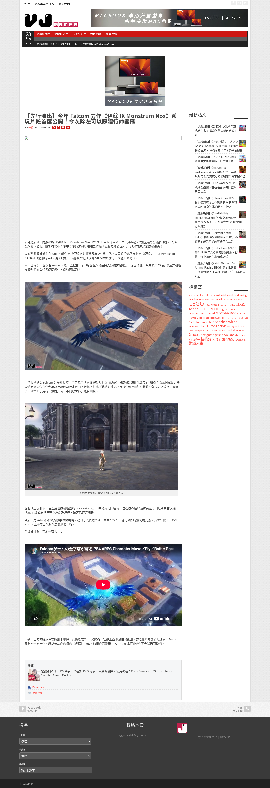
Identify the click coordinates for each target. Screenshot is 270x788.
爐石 (219, 339)
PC (204, 326)
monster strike (236, 317)
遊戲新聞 (42, 34)
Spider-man (217, 330)
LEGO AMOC (211, 304)
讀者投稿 (111, 34)
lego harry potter (226, 304)
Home (26, 3)
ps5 (201, 330)
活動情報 (95, 34)
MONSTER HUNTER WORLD (210, 317)
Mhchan (222, 312)
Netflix (192, 322)
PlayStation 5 (236, 326)
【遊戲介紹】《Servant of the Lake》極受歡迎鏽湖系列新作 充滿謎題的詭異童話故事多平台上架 (216, 237)
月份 (22, 735)
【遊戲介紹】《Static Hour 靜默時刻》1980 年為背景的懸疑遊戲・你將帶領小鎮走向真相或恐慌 (216, 252)
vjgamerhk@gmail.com (135, 735)
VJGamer (26, 783)
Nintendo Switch (223, 321)
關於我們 (64, 4)
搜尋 (22, 764)
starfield (227, 330)
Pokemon (194, 330)
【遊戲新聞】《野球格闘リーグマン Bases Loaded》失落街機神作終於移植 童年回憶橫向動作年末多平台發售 (96, 44)
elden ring (241, 295)
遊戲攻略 (59, 34)
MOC (233, 313)
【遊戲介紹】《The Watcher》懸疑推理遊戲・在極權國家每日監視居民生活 (215, 187)
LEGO (196, 303)
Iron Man (237, 299)
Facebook (38, 687)
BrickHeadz (227, 295)
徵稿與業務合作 (44, 4)
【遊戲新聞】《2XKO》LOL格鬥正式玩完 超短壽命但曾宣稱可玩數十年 (216, 130)
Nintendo (202, 322)
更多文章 (37, 693)
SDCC (207, 330)
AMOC (192, 295)
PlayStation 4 (218, 325)
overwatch (196, 326)
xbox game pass (210, 334)
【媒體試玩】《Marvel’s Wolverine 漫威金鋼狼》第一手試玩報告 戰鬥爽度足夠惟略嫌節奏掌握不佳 (220, 172)
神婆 (30, 127)
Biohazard (202, 295)
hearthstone (223, 299)
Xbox (193, 334)
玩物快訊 (77, 34)
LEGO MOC (209, 308)
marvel (210, 313)
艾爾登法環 (240, 339)
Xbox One (228, 335)
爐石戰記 (228, 339)
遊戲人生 (196, 343)
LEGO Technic (197, 313)
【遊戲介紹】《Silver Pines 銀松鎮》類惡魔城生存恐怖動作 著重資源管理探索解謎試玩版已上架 (216, 202)
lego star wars (228, 309)
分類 (22, 749)
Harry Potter (206, 299)
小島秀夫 (195, 339)
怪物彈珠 (208, 338)
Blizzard (214, 295)
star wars (239, 330)
